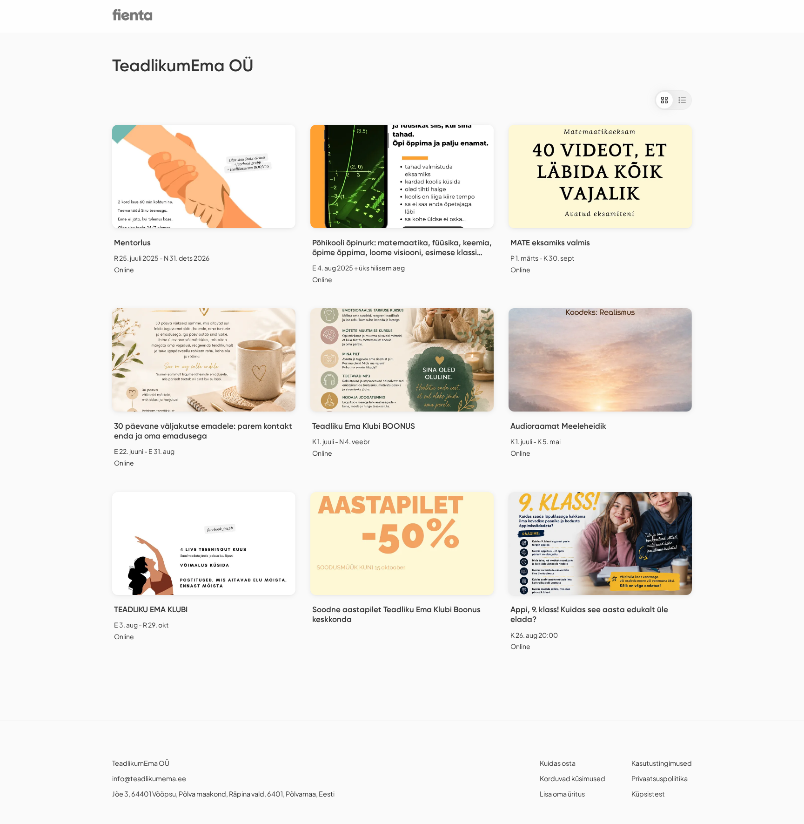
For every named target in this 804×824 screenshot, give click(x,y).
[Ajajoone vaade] (682, 100)
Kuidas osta (558, 763)
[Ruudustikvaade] (664, 100)
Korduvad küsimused (572, 778)
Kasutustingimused (661, 763)
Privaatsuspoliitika (659, 778)
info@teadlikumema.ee (149, 778)
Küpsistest (648, 794)
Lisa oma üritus (562, 794)
